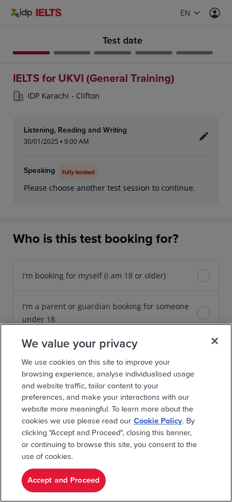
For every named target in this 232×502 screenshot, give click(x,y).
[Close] (215, 341)
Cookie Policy (158, 421)
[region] (116, 413)
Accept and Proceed (64, 480)
